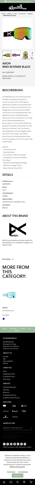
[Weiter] (32, 55)
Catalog (9, 14)
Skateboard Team (9, 374)
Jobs (4, 359)
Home (3, 14)
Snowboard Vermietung (11, 398)
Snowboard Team (9, 376)
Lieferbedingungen (9, 387)
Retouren (6, 392)
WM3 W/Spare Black (9, 15)
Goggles (30, 14)
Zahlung (6, 390)
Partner (5, 363)
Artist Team (7, 379)
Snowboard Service (9, 395)
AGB (16, 447)
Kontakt (5, 356)
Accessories (22, 14)
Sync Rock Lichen (8, 310)
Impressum (11, 447)
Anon (6, 63)
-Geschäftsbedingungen (13, 437)
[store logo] (17, 7)
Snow (15, 14)
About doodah (8, 361)
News (5, 371)
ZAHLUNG (7, 402)
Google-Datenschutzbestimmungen (11, 435)
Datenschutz (22, 447)
